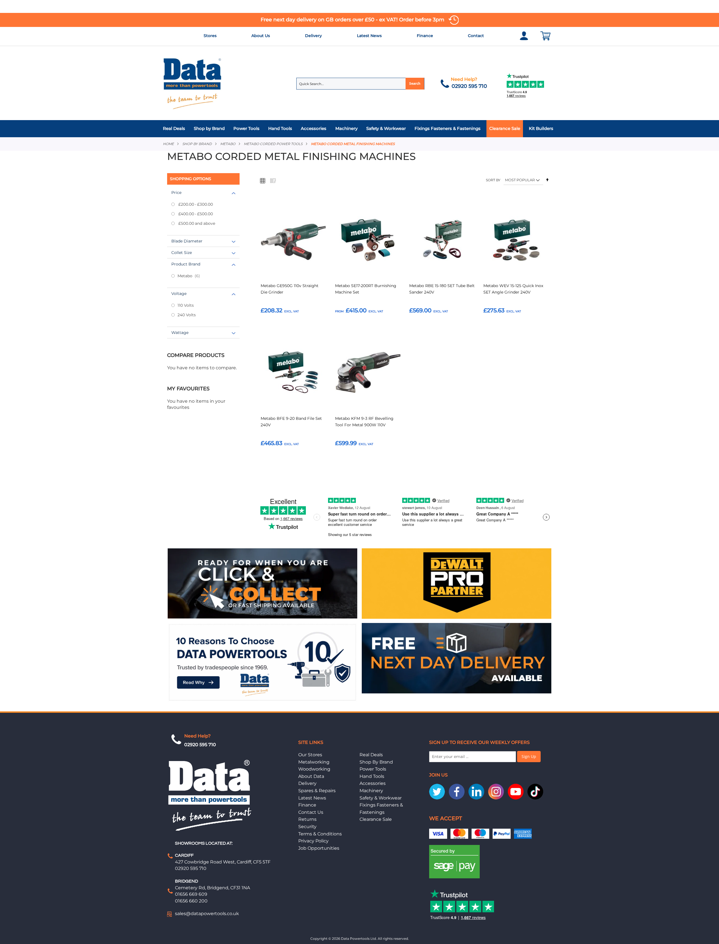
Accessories (373, 783)
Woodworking (314, 769)
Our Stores (310, 754)
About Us (260, 35)
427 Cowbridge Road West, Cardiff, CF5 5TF (222, 862)
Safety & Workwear (381, 798)
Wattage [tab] (179, 332)
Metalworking (313, 762)
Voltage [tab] (178, 293)
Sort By (493, 180)
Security (307, 826)
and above (196, 223)
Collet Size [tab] (181, 252)
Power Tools (373, 769)
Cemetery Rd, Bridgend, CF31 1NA (212, 887)
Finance (425, 35)
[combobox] (360, 83)
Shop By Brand (376, 762)
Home (168, 144)
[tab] (359, 128)
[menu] (359, 128)
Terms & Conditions (320, 834)
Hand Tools (372, 776)
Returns (307, 819)
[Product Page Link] (293, 240)
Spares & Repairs (317, 790)
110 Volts (186, 305)
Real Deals (371, 754)
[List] (272, 180)
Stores (210, 35)
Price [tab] (176, 192)
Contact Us (310, 812)
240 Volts (187, 314)
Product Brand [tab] (185, 264)
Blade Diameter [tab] (186, 241)
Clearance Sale (376, 819)
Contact (476, 35)
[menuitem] (175, 128)
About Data (311, 776)
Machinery (371, 790)
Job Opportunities (318, 848)
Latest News (369, 35)
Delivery (313, 35)
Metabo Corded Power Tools (273, 144)
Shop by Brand (197, 144)
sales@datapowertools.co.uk (207, 913)
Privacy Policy (313, 841)
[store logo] (192, 83)
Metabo (227, 144)
